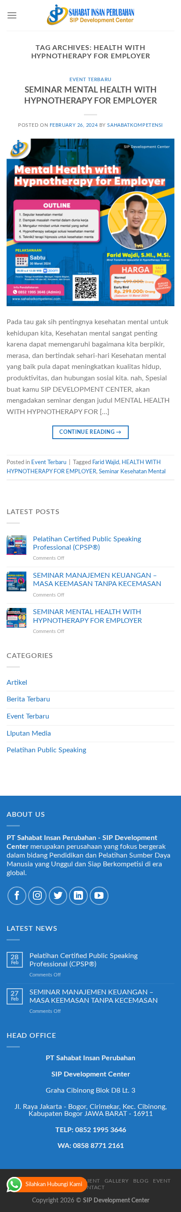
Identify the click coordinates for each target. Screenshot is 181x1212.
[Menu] (12, 15)
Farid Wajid (105, 462)
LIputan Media (29, 733)
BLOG (140, 1180)
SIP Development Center (116, 1200)
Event (162, 1180)
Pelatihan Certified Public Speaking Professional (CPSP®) (87, 543)
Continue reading (90, 432)
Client (90, 1180)
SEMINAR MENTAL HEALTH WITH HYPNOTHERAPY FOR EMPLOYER (87, 616)
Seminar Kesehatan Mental (132, 471)
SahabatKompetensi (135, 125)
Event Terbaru (90, 79)
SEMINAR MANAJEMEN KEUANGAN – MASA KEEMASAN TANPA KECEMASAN (97, 579)
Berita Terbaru (28, 699)
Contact (91, 1187)
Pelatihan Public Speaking (46, 750)
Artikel (17, 682)
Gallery (117, 1180)
